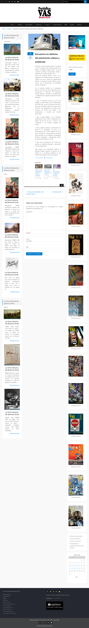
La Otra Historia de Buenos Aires (12, 58)
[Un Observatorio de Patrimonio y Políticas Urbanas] (57, 166)
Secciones (38, 24)
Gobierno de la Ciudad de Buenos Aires (57, 595)
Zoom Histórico (57, 24)
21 (79, 568)
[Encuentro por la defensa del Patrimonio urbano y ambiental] (39, 166)
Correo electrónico (29, 240)
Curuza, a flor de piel (75, 541)
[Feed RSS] (15, 1)
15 (81, 565)
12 (74, 565)
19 (74, 568)
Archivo (72, 24)
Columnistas (28, 24)
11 (72, 565)
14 (79, 565)
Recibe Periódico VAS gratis (75, 67)
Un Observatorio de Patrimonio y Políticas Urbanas (56, 172)
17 (69, 568)
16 (84, 565)
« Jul (76, 577)
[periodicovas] (12, 1)
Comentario (29, 212)
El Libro (47, 24)
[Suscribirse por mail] (18, 1)
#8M (66, 24)
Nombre (28, 233)
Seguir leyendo (14, 75)
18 (72, 568)
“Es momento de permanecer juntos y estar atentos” (77, 545)
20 (76, 568)
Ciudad (19, 24)
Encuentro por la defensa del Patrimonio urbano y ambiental (38, 172)
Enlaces (79, 24)
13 (76, 565)
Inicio (12, 24)
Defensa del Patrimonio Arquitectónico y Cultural (47, 172)
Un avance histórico (75, 538)
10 (69, 565)
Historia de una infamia (76, 536)
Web (27, 247)
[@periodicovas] (6, 1)
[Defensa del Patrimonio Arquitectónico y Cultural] (48, 166)
